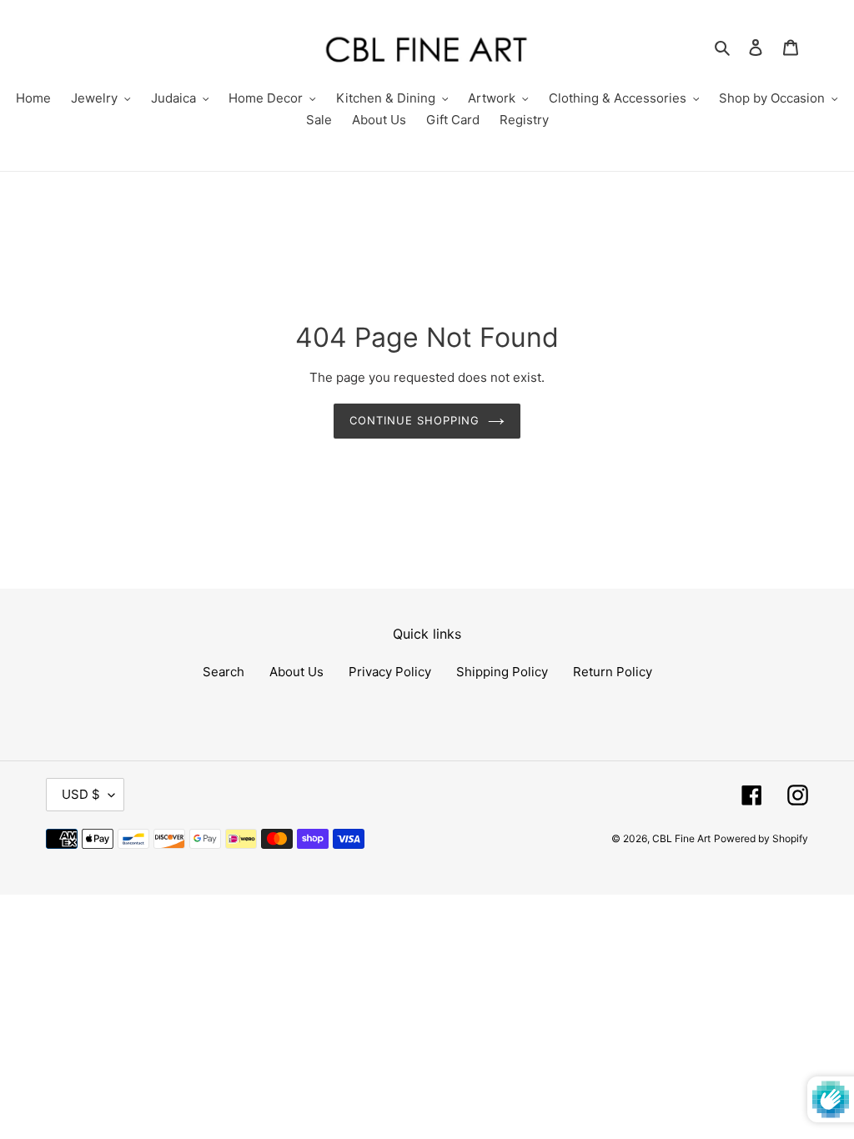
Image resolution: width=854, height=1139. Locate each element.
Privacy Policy (390, 672)
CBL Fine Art (681, 838)
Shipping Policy (502, 672)
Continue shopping (414, 420)
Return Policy (612, 672)
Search (223, 672)
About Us (296, 672)
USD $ (81, 794)
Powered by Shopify (761, 838)
